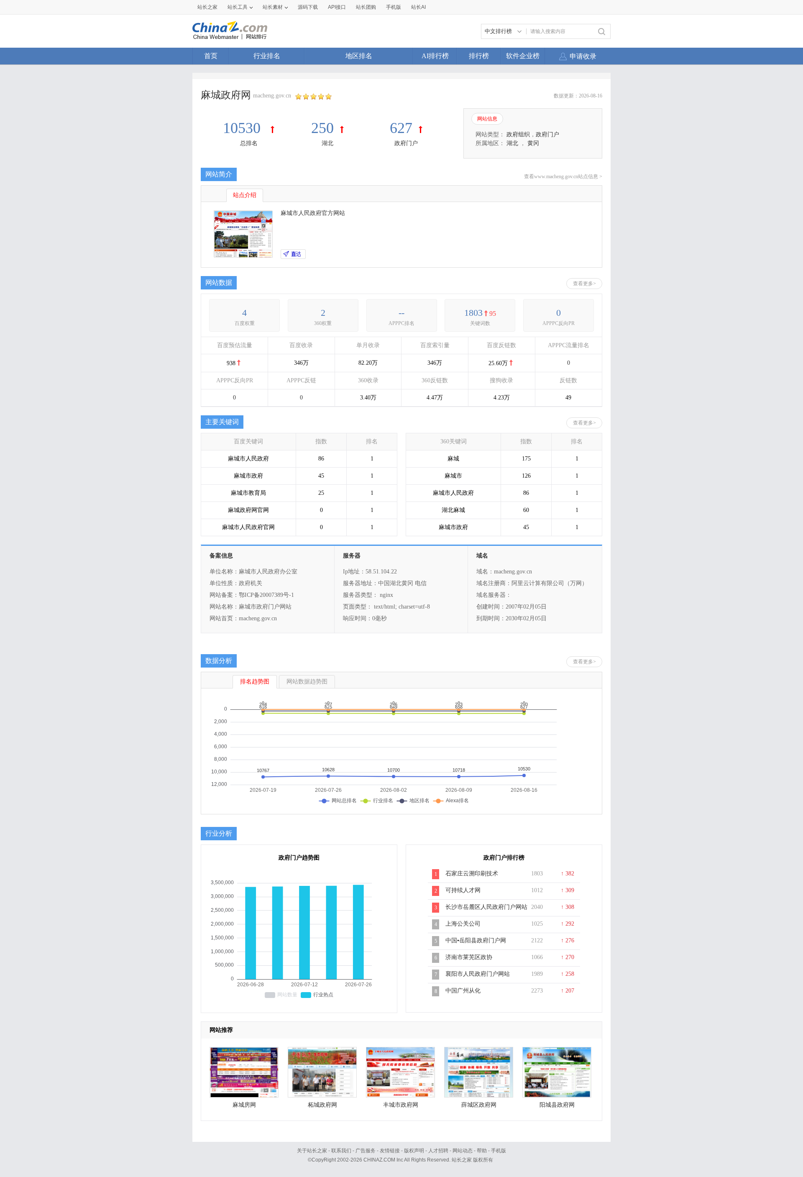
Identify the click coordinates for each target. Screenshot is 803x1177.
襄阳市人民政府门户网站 (477, 974)
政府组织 (518, 134)
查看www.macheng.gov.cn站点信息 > (563, 176)
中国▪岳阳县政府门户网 (475, 940)
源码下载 (308, 7)
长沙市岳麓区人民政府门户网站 (486, 907)
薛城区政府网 (478, 1105)
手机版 (498, 1151)
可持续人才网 (463, 890)
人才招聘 (438, 1151)
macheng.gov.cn (272, 95)
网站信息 (487, 119)
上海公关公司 (463, 924)
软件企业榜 (523, 55)
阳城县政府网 (557, 1105)
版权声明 (414, 1151)
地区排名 (358, 55)
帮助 (482, 1151)
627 (401, 128)
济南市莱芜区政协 (468, 957)
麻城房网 (244, 1105)
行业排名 (266, 55)
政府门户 (406, 143)
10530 (243, 128)
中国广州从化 (463, 991)
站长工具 (238, 7)
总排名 (249, 143)
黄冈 (533, 143)
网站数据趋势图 (306, 681)
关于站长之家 (312, 1151)
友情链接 (390, 1151)
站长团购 (366, 7)
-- (401, 312)
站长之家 (207, 7)
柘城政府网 (322, 1105)
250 (322, 128)
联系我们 (341, 1151)
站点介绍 (244, 195)
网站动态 (463, 1151)
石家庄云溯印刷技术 (471, 873)
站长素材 (273, 7)
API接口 (337, 7)
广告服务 (365, 1151)
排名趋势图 (254, 681)
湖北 (327, 143)
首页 (210, 55)
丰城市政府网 (400, 1105)
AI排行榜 (435, 55)
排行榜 (479, 55)
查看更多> (584, 284)
